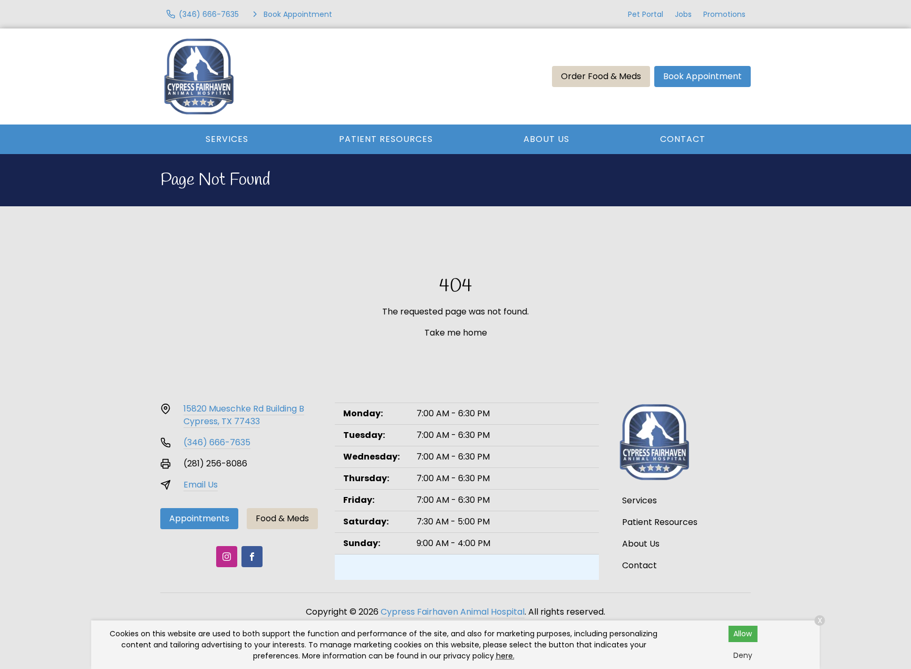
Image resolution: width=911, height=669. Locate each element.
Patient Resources (386, 139)
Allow (742, 633)
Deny (742, 655)
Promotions (724, 14)
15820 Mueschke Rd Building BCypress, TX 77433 (243, 415)
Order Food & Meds (601, 76)
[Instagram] (226, 556)
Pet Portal (645, 14)
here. (505, 656)
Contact (682, 139)
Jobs (683, 14)
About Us (546, 139)
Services (227, 139)
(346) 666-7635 (216, 442)
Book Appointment (702, 76)
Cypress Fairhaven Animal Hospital (453, 612)
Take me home (455, 333)
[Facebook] (252, 556)
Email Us (200, 485)
